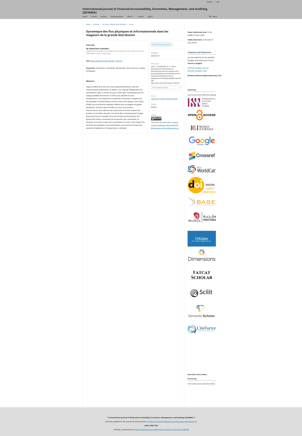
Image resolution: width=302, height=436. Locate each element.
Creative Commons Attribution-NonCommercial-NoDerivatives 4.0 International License (165, 125)
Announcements (117, 16)
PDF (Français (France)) (162, 44)
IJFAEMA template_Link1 (197, 68)
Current (94, 16)
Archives (104, 16)
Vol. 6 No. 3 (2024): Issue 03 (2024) (114, 24)
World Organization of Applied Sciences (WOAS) (153, 429)
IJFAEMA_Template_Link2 (197, 71)
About (129, 16)
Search (150, 16)
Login (217, 2)
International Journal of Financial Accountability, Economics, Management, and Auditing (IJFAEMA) (145, 10)
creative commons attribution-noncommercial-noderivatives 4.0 (172, 421)
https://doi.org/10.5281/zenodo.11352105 (106, 61)
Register (210, 2)
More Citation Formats (160, 87)
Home (85, 16)
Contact (141, 16)
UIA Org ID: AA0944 (180, 429)
